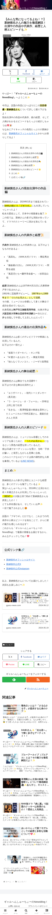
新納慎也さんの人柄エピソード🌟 (26, 169)
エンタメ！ (9, 645)
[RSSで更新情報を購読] (38, 679)
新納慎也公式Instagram (17, 568)
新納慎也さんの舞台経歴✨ (23, 165)
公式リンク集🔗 (18, 177)
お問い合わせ (14, 906)
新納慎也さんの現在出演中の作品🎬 (27, 153)
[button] (34, 80)
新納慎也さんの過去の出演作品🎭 (26, 161)
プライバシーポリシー (38, 906)
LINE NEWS (27, 461)
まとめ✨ (15, 173)
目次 (22, 148)
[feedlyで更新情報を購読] (14, 679)
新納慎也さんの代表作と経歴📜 (25, 157)
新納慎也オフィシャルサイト (23, 133)
